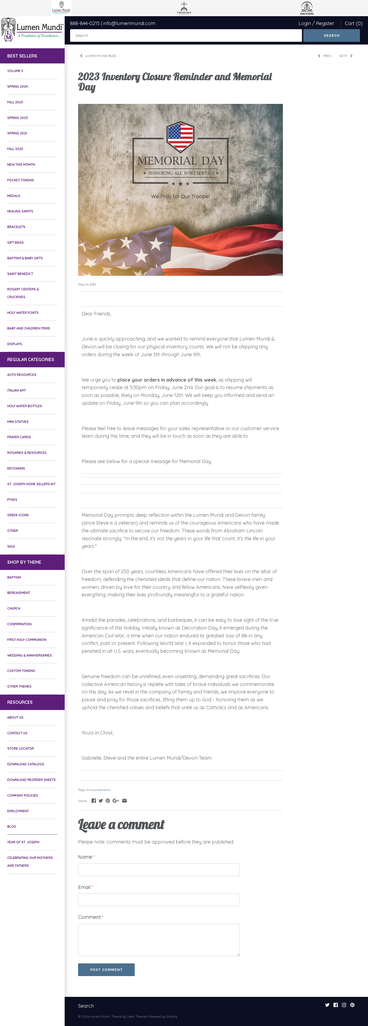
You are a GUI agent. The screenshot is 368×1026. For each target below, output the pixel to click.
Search (86, 1006)
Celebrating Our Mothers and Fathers (30, 862)
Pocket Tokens (20, 180)
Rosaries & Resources (27, 453)
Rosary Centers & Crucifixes (23, 293)
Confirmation (19, 624)
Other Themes (19, 686)
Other (12, 531)
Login (304, 23)
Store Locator (20, 748)
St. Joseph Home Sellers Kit (31, 484)
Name (86, 857)
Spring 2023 (17, 118)
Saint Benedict (20, 274)
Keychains (16, 468)
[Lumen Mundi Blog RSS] (122, 54)
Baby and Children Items (28, 328)
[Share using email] (124, 800)
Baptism (14, 577)
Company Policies (22, 795)
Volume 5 (15, 71)
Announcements (98, 790)
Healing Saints (20, 211)
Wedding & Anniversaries (29, 655)
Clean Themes (137, 1016)
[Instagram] (344, 1006)
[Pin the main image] (108, 800)
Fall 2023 (15, 102)
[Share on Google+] (116, 800)
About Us (15, 717)
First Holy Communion (26, 640)
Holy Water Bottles (24, 406)
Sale (11, 546)
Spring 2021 (17, 133)
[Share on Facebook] (94, 800)
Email (85, 887)
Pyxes (12, 500)
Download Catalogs (25, 764)
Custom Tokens (21, 671)
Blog (11, 826)
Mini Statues (18, 422)
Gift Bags (15, 242)
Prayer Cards (19, 437)
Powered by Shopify (162, 1016)
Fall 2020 (15, 149)
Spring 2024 (17, 86)
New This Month (21, 164)
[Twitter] (327, 1006)
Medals (13, 196)
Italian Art (16, 390)
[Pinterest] (352, 1006)
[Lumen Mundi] (32, 29)
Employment (18, 811)
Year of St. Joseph (23, 842)
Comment (91, 917)
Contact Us (17, 733)
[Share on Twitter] (101, 800)
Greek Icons (18, 515)
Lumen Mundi (100, 1016)
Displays (14, 344)
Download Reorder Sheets (31, 780)
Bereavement (18, 593)
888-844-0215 (85, 23)
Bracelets (16, 227)
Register (325, 23)
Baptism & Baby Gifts (25, 258)
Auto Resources (21, 375)
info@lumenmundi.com (129, 23)
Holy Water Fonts (23, 313)
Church (13, 608)
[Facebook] (336, 1006)
